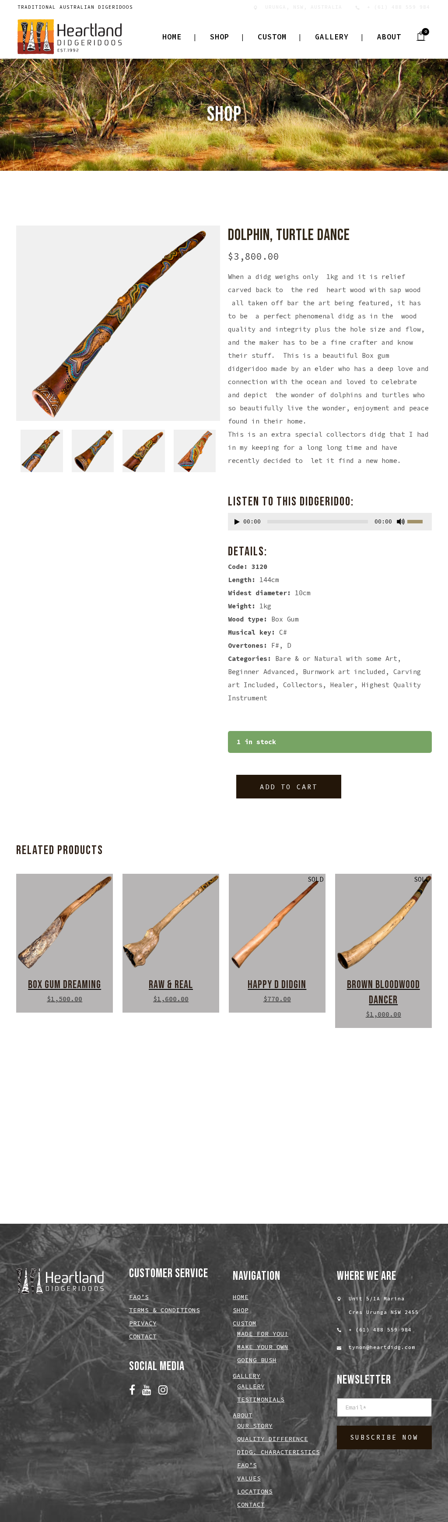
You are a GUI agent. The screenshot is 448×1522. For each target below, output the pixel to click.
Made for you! (262, 1334)
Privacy (143, 1323)
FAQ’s (139, 1297)
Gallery (251, 1386)
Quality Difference (272, 1439)
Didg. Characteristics (278, 1452)
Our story (255, 1426)
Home (240, 1297)
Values (249, 1478)
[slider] (419, 521)
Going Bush (256, 1360)
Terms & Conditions (164, 1310)
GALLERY (246, 1376)
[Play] (237, 522)
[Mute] (401, 521)
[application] (330, 523)
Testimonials (260, 1399)
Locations (255, 1491)
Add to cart (289, 787)
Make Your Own (262, 1347)
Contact (143, 1336)
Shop (240, 1310)
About (242, 1415)
